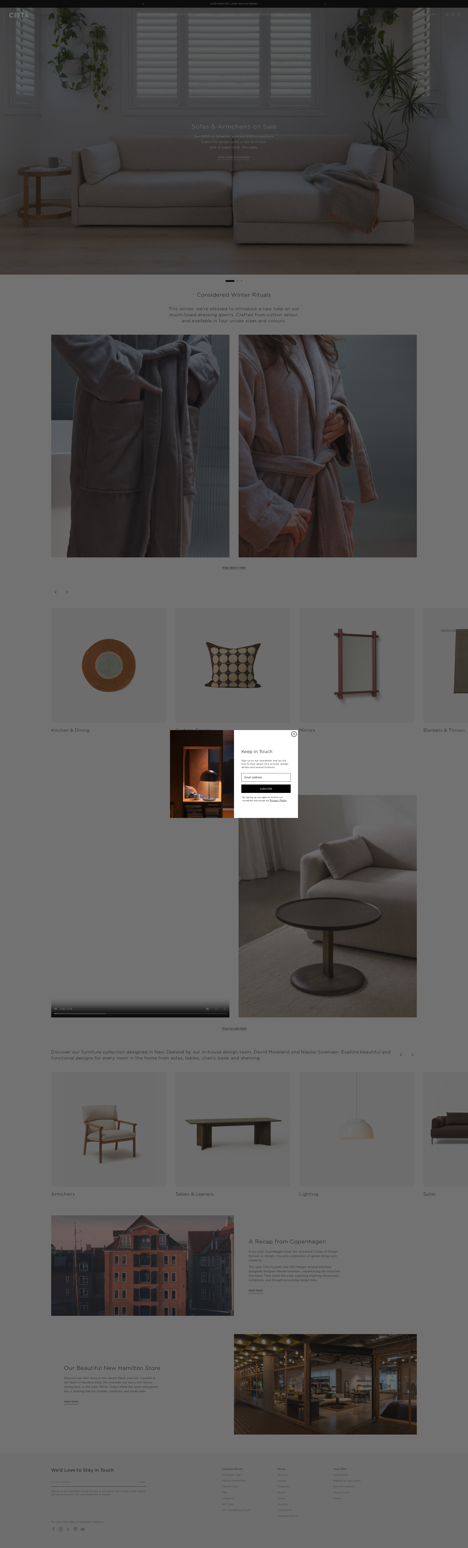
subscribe (266, 789)
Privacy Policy (278, 800)
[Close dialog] (294, 734)
